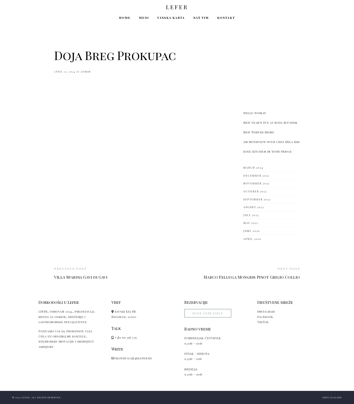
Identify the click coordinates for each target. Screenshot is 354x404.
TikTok (263, 322)
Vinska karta (171, 18)
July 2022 (251, 215)
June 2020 (251, 231)
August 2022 (253, 207)
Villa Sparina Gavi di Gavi (81, 277)
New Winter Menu (258, 132)
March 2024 (253, 167)
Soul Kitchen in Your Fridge (267, 151)
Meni (144, 18)
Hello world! (254, 113)
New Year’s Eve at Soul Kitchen (270, 122)
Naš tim (201, 18)
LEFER (177, 7)
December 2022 (256, 175)
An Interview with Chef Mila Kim (271, 142)
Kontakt (226, 18)
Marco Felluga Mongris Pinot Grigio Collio (252, 277)
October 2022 (255, 191)
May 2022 (250, 223)
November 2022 (256, 183)
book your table (208, 313)
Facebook (265, 317)
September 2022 (257, 199)
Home (124, 18)
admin (86, 71)
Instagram (266, 311)
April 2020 (252, 239)
